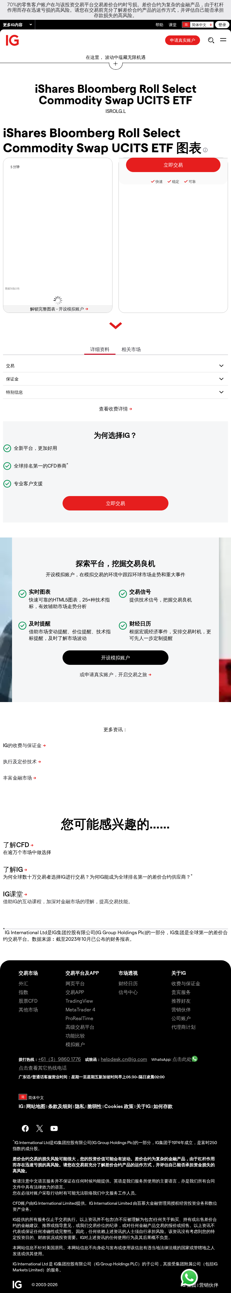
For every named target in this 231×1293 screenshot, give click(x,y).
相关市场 (131, 349)
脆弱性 (94, 1106)
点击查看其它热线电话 (43, 1067)
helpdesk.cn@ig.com (124, 1059)
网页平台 (75, 983)
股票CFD (28, 1001)
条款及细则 (60, 1106)
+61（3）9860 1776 (59, 1059)
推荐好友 (181, 1001)
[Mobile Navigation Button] (223, 40)
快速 (159, 181)
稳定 (175, 181)
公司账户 (181, 1018)
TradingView (79, 1001)
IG (21, 1106)
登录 (222, 24)
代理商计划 (183, 1027)
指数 (23, 992)
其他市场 (28, 1009)
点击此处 (182, 1059)
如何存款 (163, 1106)
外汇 (23, 983)
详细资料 (99, 349)
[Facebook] (25, 1128)
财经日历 (128, 983)
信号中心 (128, 992)
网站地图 (35, 1106)
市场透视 (128, 973)
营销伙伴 (181, 1009)
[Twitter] (39, 1128)
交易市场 (28, 973)
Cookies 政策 (119, 1106)
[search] (211, 40)
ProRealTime (79, 1018)
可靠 (192, 181)
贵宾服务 (181, 992)
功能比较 (75, 1035)
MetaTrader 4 (80, 1009)
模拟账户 (75, 1044)
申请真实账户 (182, 40)
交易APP (75, 992)
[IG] (12, 40)
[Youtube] (54, 1128)
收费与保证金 (185, 983)
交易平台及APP (82, 973)
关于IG (178, 973)
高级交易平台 (80, 1027)
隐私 (80, 1106)
